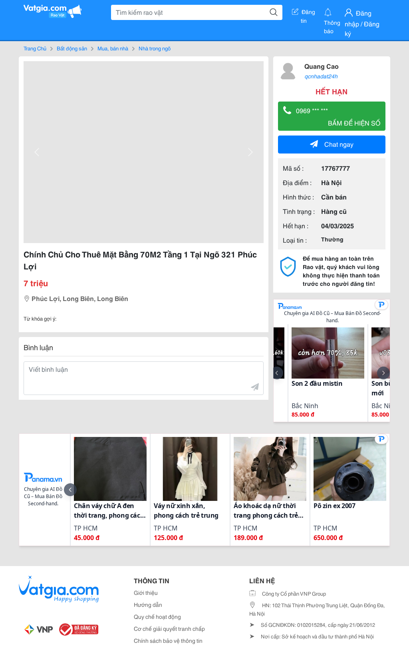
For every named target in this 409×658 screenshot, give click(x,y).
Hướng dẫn (148, 604)
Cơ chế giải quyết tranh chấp (169, 628)
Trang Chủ (35, 48)
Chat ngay (338, 143)
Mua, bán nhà (112, 48)
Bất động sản (72, 48)
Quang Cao (321, 65)
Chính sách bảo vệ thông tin (168, 640)
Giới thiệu (146, 592)
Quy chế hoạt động (157, 616)
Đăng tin (308, 13)
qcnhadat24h (321, 76)
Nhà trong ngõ (155, 48)
